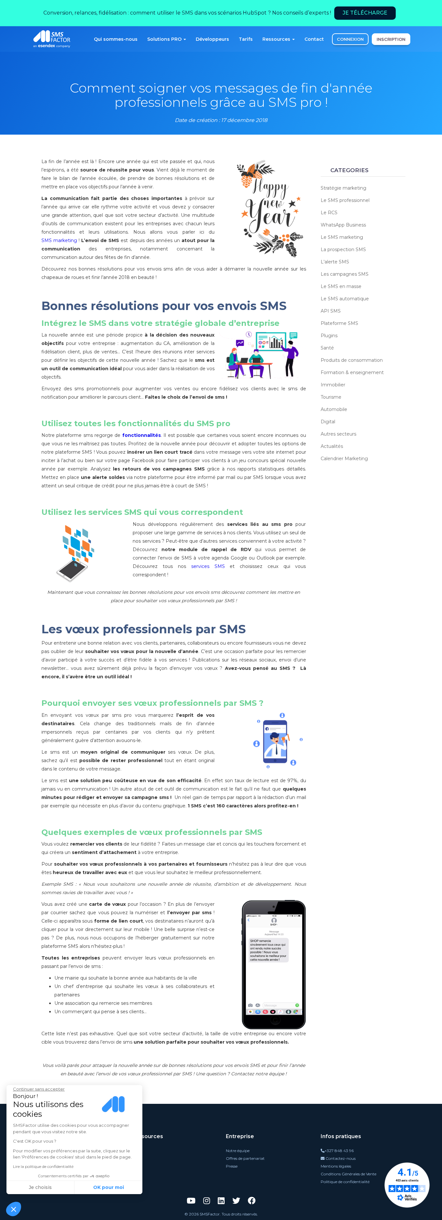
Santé (327, 348)
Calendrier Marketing (344, 458)
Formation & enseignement (352, 372)
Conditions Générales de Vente (348, 1173)
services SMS (208, 566)
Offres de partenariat (245, 1158)
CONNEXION (350, 39)
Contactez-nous (340, 1158)
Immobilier (333, 385)
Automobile (334, 409)
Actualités (332, 446)
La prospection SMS (343, 249)
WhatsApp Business (343, 225)
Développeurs (212, 39)
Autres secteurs (338, 434)
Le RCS (329, 213)
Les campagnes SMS (345, 274)
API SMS (331, 311)
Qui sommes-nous (116, 39)
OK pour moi (108, 1187)
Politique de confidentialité (345, 1181)
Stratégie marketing (343, 188)
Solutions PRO (165, 39)
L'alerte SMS (335, 262)
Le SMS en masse (341, 286)
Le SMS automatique (345, 299)
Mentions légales (336, 1166)
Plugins (329, 335)
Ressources (277, 39)
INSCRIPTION (391, 39)
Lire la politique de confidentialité (43, 1166)
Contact (314, 39)
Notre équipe (237, 1150)
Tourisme (331, 397)
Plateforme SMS (339, 323)
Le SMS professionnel (345, 200)
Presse (232, 1166)
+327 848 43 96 (339, 1150)
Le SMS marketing (342, 237)
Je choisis (40, 1187)
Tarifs (246, 39)
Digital (328, 422)
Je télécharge (365, 13)
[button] (13, 1209)
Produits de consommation (352, 360)
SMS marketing (59, 240)
